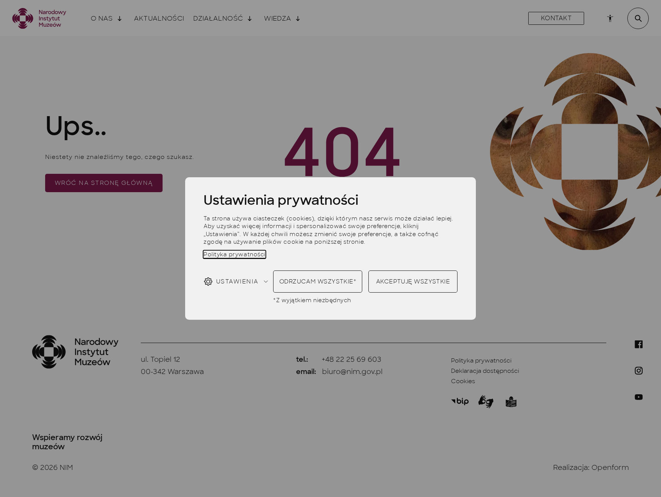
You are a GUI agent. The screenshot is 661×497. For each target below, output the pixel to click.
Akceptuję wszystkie (413, 281)
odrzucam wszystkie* (317, 281)
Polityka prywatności (234, 254)
